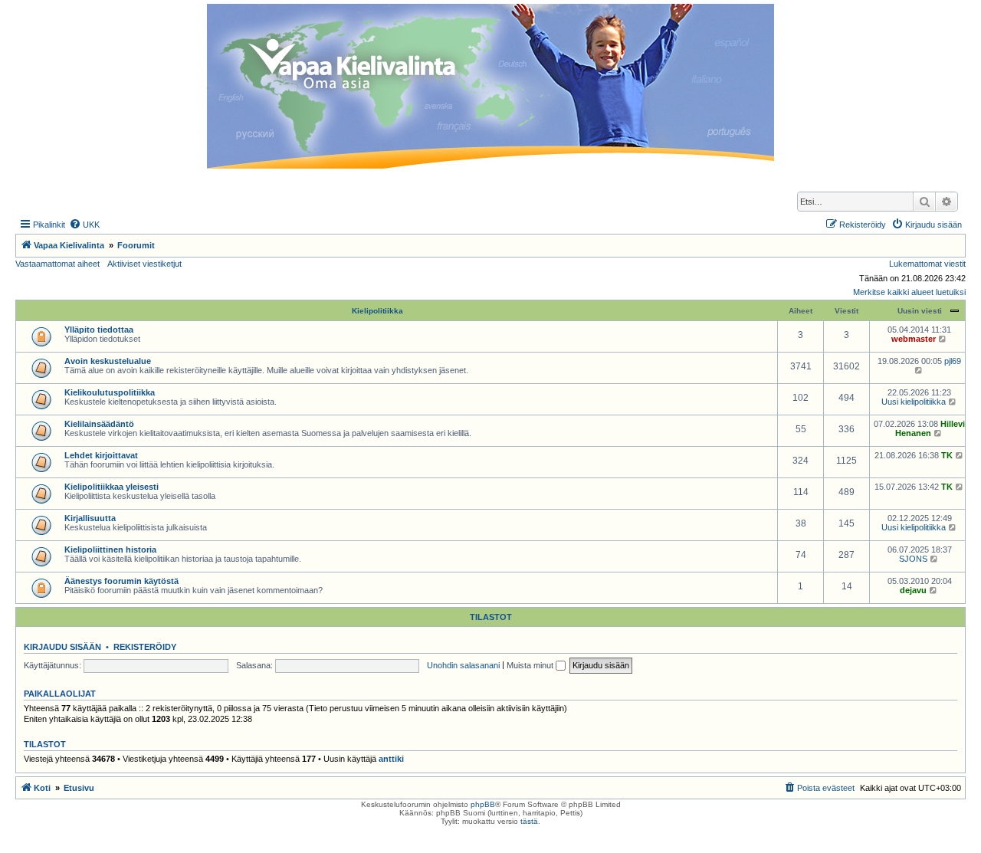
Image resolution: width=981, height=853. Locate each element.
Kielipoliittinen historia (110, 549)
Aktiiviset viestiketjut (144, 263)
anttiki (391, 758)
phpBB (483, 804)
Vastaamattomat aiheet (57, 263)
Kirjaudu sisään (62, 646)
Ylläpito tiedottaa (98, 329)
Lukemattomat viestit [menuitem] (927, 263)
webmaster (913, 338)
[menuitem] (84, 224)
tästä (529, 821)
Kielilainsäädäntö (99, 423)
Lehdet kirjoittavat (101, 455)
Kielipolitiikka (377, 311)
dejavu (913, 590)
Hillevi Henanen (930, 428)
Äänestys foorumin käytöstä (121, 581)
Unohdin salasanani (463, 665)
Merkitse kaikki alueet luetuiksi (909, 292)
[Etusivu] (490, 86)
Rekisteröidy (144, 646)
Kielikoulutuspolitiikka (109, 392)
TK (947, 455)
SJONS (913, 558)
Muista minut (531, 665)
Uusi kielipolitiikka (913, 401)
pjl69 (952, 361)
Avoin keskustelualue (107, 361)
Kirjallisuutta (90, 518)
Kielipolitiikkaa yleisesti (111, 486)
